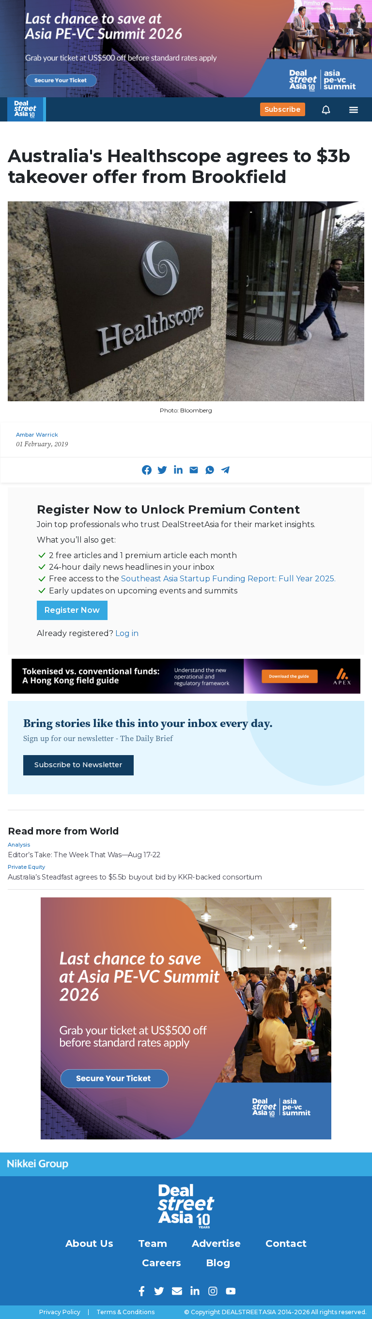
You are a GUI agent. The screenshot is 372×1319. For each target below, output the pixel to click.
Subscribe (282, 109)
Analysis (19, 844)
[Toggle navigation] (353, 109)
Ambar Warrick (37, 434)
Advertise (216, 1243)
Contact (286, 1243)
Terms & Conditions (125, 1312)
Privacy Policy (59, 1312)
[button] (326, 109)
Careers (161, 1263)
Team (152, 1243)
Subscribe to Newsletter (78, 764)
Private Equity (26, 867)
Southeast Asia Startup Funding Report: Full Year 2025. (228, 578)
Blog (218, 1263)
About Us (89, 1243)
